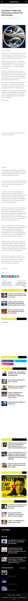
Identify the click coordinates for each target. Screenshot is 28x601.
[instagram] (7, 364)
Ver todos (22, 568)
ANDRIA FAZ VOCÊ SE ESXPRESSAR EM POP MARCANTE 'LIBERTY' (17, 387)
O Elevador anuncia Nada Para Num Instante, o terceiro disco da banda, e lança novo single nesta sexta (17, 560)
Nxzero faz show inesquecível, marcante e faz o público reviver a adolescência (17, 580)
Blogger (14, 599)
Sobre (13, 595)
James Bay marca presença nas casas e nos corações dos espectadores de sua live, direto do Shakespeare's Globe (17, 445)
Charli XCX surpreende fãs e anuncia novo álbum (16, 521)
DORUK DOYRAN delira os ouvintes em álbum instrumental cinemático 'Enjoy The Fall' (16, 395)
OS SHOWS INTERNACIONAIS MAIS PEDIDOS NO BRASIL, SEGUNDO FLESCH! (17, 572)
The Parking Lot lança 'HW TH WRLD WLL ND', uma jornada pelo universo (17, 541)
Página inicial (4, 6)
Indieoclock (14, 2)
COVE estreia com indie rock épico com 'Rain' (16, 380)
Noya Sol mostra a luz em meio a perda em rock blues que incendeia (16, 311)
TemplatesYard (14, 597)
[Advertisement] (14, 422)
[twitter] (20, 361)
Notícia (9, 6)
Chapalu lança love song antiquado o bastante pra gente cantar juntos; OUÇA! (16, 303)
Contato (18, 595)
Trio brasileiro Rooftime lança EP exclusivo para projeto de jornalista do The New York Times (17, 550)
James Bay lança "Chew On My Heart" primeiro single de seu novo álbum (17, 465)
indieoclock (5, 18)
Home (9, 595)
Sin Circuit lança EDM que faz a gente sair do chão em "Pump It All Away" (17, 295)
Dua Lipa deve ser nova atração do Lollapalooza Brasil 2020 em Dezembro (16, 514)
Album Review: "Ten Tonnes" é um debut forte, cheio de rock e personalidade (17, 373)
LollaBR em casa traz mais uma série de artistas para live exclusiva (17, 506)
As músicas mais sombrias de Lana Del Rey (16, 402)
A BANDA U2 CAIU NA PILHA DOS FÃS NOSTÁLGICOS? (16, 587)
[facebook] (7, 361)
